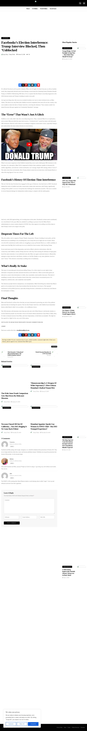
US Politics (35, 8)
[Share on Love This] (38, 85)
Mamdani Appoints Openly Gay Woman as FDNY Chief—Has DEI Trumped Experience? (44, 426)
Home (28, 8)
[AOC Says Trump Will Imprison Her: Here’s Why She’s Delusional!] (81, 240)
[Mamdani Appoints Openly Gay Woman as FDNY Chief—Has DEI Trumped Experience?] (44, 413)
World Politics (43, 8)
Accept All (33, 724)
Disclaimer (83, 727)
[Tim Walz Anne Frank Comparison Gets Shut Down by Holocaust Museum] (14, 377)
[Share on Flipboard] (26, 85)
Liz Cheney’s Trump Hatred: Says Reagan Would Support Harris (68, 312)
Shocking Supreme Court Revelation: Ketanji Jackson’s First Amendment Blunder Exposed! (67, 443)
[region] (22, 718)
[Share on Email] (32, 85)
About (65, 727)
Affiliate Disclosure (75, 727)
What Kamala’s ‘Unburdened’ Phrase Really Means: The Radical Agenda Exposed (15, 354)
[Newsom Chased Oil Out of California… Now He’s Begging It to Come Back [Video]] (14, 413)
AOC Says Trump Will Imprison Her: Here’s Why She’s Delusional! (68, 182)
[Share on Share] (20, 85)
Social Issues (53, 8)
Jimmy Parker (12, 54)
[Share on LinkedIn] (29, 85)
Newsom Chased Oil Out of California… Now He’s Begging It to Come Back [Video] (14, 426)
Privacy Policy (60, 727)
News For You (67, 48)
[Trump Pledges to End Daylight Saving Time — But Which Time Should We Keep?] (81, 110)
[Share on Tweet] (23, 85)
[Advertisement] (43, 23)
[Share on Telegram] (35, 85)
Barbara (12, 459)
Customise (10, 724)
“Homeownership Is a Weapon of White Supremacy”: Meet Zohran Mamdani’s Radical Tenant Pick (43, 385)
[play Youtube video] (29, 144)
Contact (68, 727)
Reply (12, 446)
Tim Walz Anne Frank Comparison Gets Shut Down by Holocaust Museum (14, 395)
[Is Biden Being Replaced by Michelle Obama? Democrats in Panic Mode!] (81, 629)
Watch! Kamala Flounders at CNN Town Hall (43, 353)
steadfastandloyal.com (23, 330)
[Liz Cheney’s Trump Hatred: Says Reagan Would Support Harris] (81, 370)
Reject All (22, 724)
